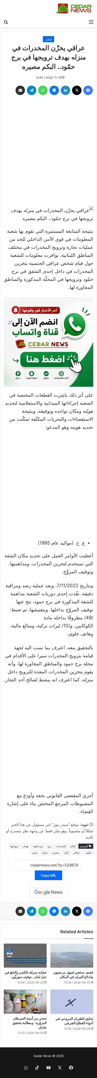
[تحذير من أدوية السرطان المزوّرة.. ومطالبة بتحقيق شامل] (25, 1002)
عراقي (76, 852)
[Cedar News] (74, 8)
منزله (45, 852)
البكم (73, 846)
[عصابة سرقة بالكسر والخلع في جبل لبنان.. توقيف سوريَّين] (25, 956)
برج (49, 846)
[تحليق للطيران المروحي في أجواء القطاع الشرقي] (71, 1002)
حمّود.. (88, 852)
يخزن (34, 852)
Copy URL (48, 875)
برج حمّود (38, 846)
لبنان (48, 39)
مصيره (55, 852)
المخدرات (61, 846)
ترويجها (14, 846)
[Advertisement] (48, 151)
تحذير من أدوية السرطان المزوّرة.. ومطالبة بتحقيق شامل (29, 1022)
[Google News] (48, 892)
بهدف (25, 846)
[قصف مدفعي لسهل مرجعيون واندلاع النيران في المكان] (71, 956)
